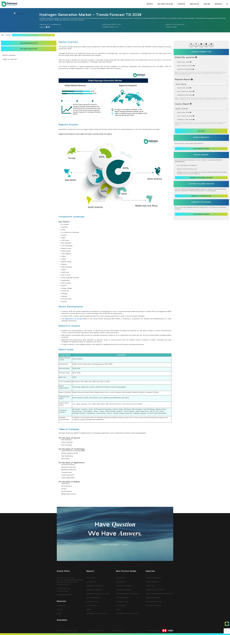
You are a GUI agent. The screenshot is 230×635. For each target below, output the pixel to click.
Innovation (62, 620)
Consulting (150, 585)
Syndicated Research (153, 578)
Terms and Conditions (95, 630)
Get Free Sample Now (28, 48)
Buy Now (201, 131)
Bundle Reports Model (154, 601)
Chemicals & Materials (94, 585)
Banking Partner (154, 630)
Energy (8, 35)
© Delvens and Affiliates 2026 (67, 630)
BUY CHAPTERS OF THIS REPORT (187, 165)
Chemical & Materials (124, 585)
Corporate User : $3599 (185, 95)
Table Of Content (9, 59)
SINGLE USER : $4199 (183, 62)
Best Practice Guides (153, 605)
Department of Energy (73, 319)
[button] (149, 4)
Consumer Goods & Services (96, 613)
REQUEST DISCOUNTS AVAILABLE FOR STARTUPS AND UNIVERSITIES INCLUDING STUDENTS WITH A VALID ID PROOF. (201, 173)
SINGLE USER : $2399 (183, 88)
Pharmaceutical (92, 601)
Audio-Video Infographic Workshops (159, 593)
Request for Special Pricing (201, 177)
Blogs (59, 613)
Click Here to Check (201, 214)
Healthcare (90, 578)
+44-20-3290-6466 (63, 588)
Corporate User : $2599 (185, 119)
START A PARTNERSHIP (110, 544)
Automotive (91, 582)
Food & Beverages (92, 597)
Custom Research (152, 582)
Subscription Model (153, 597)
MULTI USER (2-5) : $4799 (185, 65)
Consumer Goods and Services (127, 613)
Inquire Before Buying (29, 43)
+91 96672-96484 (63, 591)
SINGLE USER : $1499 (183, 112)
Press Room (61, 605)
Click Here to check (201, 148)
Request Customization (201, 196)
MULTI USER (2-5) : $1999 (185, 116)
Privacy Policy (118, 630)
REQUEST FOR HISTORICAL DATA (187, 169)
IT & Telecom (91, 605)
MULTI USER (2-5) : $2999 (185, 91)
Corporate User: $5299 (185, 69)
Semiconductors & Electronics (98, 593)
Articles (60, 609)
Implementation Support (155, 589)
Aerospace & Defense (93, 589)
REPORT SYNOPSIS (9, 55)
